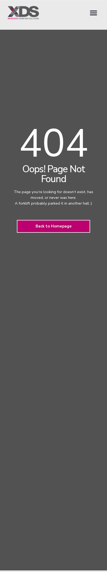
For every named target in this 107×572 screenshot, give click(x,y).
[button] (93, 13)
